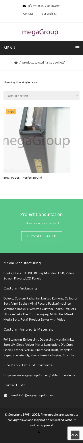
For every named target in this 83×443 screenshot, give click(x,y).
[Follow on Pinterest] (41, 435)
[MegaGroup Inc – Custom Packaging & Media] (41, 31)
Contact (28, 14)
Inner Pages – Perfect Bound (23, 178)
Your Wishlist (48, 14)
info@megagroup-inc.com (36, 395)
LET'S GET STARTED (41, 236)
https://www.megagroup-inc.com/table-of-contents (39, 375)
